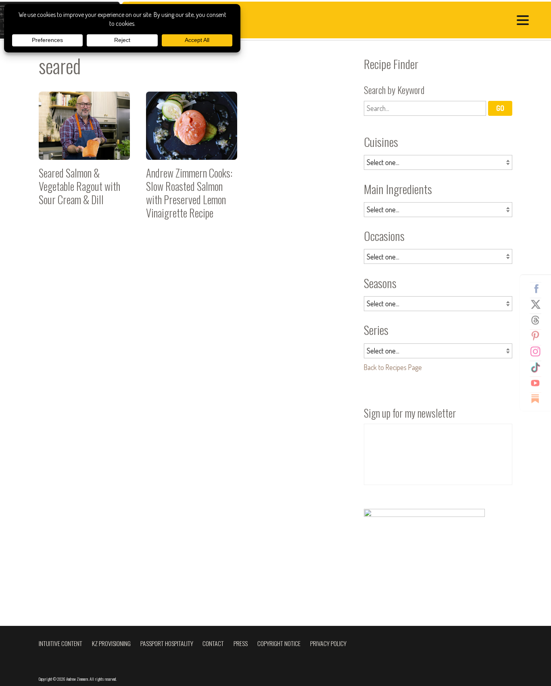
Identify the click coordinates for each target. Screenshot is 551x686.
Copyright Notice (279, 643)
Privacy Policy (328, 643)
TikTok (538, 367)
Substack (538, 398)
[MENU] (525, 21)
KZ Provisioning (111, 643)
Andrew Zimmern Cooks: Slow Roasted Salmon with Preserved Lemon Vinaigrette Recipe (191, 159)
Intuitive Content (60, 643)
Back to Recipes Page (393, 367)
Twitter (538, 304)
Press (241, 643)
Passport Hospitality (166, 643)
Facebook (538, 288)
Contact (213, 643)
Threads (538, 320)
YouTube (538, 382)
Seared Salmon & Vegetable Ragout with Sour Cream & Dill (84, 159)
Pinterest (538, 335)
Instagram (538, 351)
